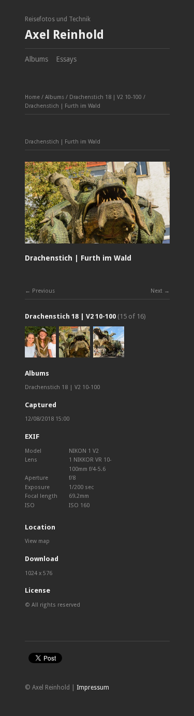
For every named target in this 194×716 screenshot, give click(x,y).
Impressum (93, 687)
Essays (66, 59)
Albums (36, 59)
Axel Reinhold (64, 35)
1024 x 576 (38, 573)
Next (156, 291)
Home (32, 97)
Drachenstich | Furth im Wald (62, 106)
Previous (43, 291)
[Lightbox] (97, 245)
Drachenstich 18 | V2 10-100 (105, 97)
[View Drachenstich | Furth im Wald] (40, 352)
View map (37, 541)
